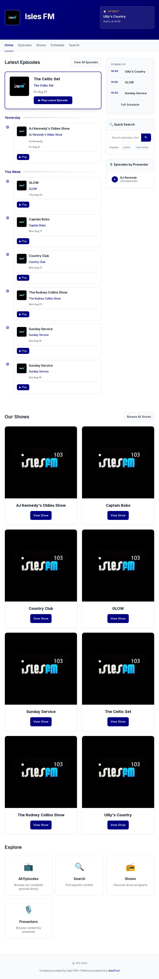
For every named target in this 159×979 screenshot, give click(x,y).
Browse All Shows (139, 416)
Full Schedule (130, 104)
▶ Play (23, 157)
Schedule (57, 45)
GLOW (34, 183)
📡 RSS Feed (79, 963)
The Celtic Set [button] (47, 79)
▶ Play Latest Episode (53, 100)
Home (9, 45)
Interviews (142, 147)
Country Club (39, 256)
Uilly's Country (118, 815)
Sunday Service (41, 329)
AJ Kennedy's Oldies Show (49, 128)
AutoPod (113, 970)
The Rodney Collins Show (48, 292)
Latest (126, 147)
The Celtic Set (44, 85)
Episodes (25, 45)
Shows (41, 45)
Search (74, 45)
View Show (40, 515)
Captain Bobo (39, 219)
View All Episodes (86, 62)
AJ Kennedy (36, 141)
